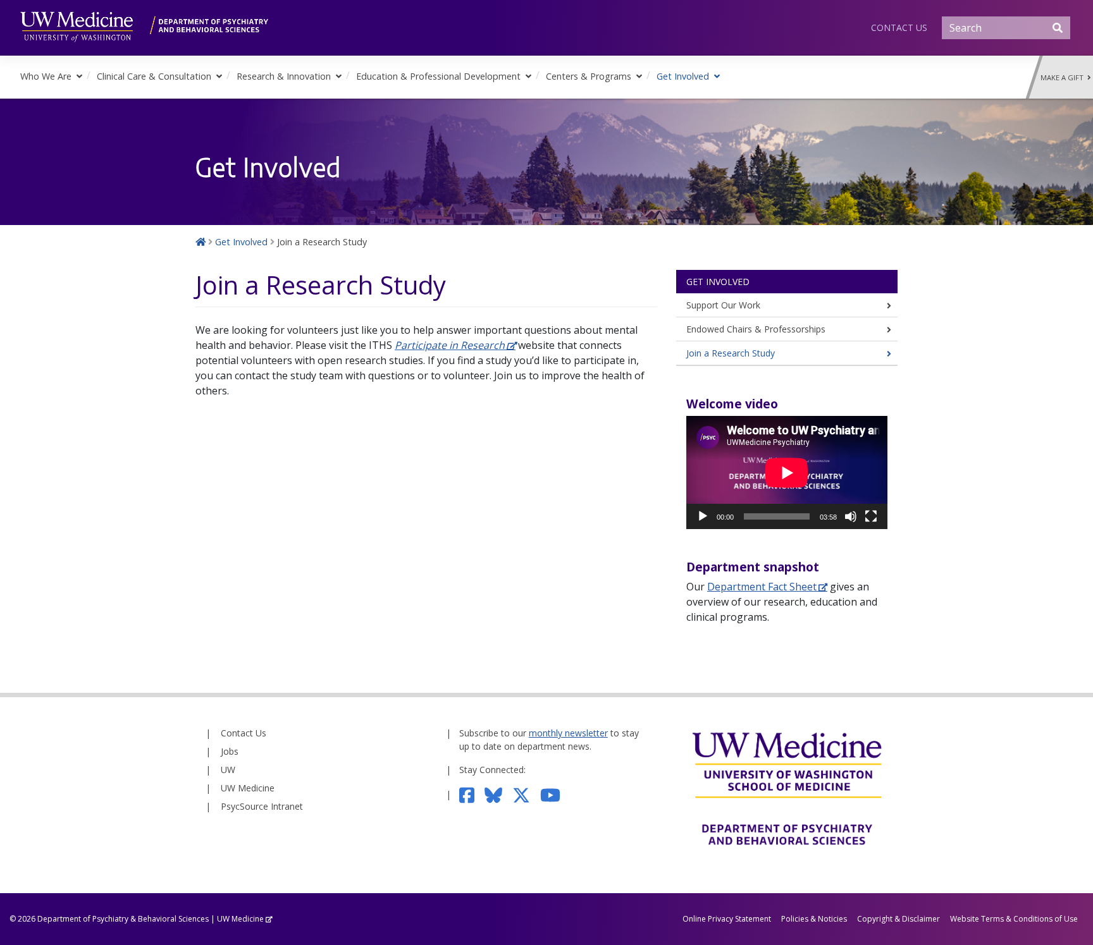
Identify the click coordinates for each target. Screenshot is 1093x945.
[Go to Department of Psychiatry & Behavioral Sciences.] (200, 242)
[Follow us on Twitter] (526, 794)
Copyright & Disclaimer (898, 918)
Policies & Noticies (814, 918)
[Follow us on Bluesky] (498, 794)
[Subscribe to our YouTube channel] (555, 794)
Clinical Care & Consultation (154, 76)
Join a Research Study (730, 353)
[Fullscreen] (871, 516)
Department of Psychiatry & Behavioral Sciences (123, 918)
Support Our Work (723, 305)
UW (228, 770)
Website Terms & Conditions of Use (1014, 918)
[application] (786, 472)
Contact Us (899, 27)
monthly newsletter (568, 733)
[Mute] (850, 516)
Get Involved (683, 76)
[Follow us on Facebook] (472, 794)
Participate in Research (450, 345)
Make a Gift (1064, 77)
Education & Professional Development (438, 76)
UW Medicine (248, 788)
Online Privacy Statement (726, 918)
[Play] (702, 516)
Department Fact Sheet (762, 587)
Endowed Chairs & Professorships (755, 329)
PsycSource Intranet (262, 806)
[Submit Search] (1057, 27)
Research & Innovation (284, 76)
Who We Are (45, 76)
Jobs (229, 751)
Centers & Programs (588, 76)
